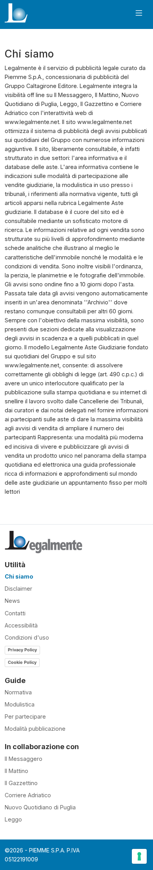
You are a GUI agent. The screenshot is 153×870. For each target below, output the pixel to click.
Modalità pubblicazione (35, 728)
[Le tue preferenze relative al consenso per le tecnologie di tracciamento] (139, 856)
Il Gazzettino (21, 783)
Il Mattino (16, 771)
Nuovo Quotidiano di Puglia (40, 807)
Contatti (15, 613)
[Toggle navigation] (138, 13)
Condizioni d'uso (27, 637)
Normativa (18, 692)
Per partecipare (25, 716)
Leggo (13, 819)
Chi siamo (19, 576)
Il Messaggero (23, 758)
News (12, 600)
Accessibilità (21, 625)
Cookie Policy (22, 662)
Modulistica (20, 704)
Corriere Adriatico (28, 795)
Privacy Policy (22, 649)
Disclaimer (18, 588)
